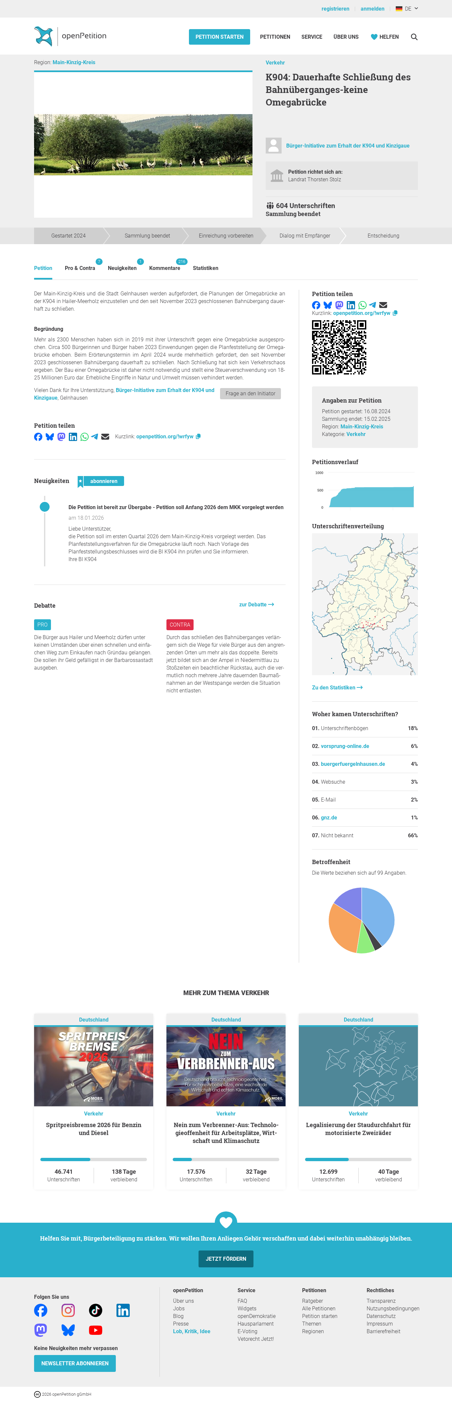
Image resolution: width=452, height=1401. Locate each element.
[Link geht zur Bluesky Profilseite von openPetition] (68, 1330)
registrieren (335, 9)
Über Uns (346, 37)
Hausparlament (256, 1324)
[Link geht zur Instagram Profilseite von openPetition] (68, 1310)
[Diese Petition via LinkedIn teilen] (73, 436)
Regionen (313, 1331)
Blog (178, 1316)
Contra (180, 625)
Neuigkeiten (122, 265)
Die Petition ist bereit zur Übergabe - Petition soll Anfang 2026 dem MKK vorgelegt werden (176, 507)
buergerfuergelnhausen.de (353, 764)
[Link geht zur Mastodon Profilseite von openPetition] (40, 1330)
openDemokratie (257, 1316)
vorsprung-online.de (345, 746)
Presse (181, 1324)
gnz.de (329, 817)
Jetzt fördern (226, 1259)
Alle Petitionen (319, 1308)
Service (311, 37)
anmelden (372, 9)
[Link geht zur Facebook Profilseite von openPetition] (40, 1310)
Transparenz (381, 1301)
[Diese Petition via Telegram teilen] (94, 436)
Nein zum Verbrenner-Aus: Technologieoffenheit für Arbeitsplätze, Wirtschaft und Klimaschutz (226, 1133)
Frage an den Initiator (250, 393)
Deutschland (94, 1020)
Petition (43, 268)
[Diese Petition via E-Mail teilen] (105, 436)
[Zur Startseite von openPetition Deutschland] (71, 36)
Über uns (183, 1301)
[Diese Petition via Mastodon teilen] (61, 436)
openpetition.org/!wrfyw (165, 436)
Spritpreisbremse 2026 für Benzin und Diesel (93, 1129)
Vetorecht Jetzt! (256, 1339)
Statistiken (205, 268)
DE (406, 9)
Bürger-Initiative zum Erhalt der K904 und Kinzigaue (348, 146)
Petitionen (276, 37)
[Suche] (414, 37)
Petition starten (220, 37)
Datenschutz (381, 1316)
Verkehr (275, 63)
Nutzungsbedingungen (393, 1308)
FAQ (242, 1301)
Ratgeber (312, 1301)
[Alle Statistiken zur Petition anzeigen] (365, 673)
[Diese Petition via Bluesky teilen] (50, 436)
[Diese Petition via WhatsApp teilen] (84, 436)
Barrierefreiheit (383, 1331)
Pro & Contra (80, 265)
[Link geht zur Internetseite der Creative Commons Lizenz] (38, 1394)
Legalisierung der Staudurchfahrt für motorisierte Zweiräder (358, 1129)
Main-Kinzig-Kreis (74, 62)
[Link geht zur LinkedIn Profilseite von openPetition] (123, 1310)
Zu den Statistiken (334, 687)
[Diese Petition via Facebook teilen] (38, 436)
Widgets (247, 1308)
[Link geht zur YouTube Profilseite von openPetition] (95, 1330)
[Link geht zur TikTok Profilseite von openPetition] (95, 1310)
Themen (311, 1324)
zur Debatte (253, 604)
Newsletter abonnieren (75, 1363)
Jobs (179, 1308)
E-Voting (247, 1331)
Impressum (380, 1324)
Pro (42, 625)
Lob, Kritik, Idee (191, 1331)
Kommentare (164, 265)
